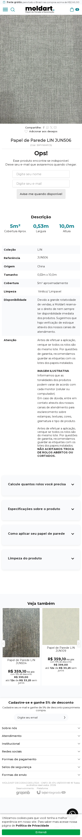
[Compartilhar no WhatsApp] (47, 127)
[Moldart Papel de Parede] (40, 9)
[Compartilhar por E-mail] (55, 127)
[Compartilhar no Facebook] (43, 127)
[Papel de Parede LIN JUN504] (21, 646)
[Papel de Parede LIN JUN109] (61, 646)
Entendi (41, 832)
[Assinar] (64, 717)
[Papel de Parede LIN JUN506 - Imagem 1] (41, 69)
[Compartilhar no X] (51, 127)
